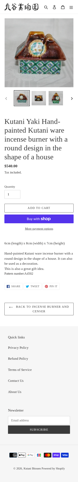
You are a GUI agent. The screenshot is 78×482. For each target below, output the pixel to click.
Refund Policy (18, 359)
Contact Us (16, 381)
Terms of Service (20, 370)
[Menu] (71, 7)
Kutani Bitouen (32, 468)
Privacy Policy (18, 348)
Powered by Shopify (53, 468)
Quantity (9, 186)
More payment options (39, 228)
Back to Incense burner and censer (42, 309)
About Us (14, 392)
